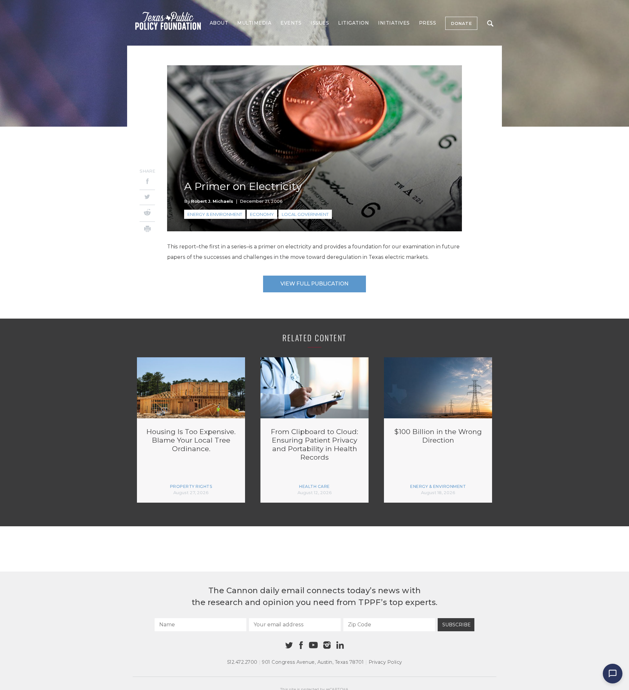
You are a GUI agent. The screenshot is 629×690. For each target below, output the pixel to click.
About (219, 23)
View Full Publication (314, 284)
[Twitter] (147, 197)
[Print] (147, 230)
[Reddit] (147, 213)
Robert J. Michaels (212, 201)
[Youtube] (313, 645)
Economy (262, 214)
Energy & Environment (214, 214)
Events (290, 23)
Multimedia (254, 23)
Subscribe (456, 625)
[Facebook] (147, 182)
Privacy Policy (385, 662)
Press (427, 23)
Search (490, 23)
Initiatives (394, 23)
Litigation (353, 23)
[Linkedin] (340, 645)
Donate (461, 23)
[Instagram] (327, 645)
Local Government (305, 214)
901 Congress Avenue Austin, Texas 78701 (313, 662)
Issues (320, 23)
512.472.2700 (242, 662)
